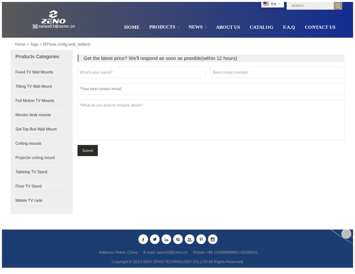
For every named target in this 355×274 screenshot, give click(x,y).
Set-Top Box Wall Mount (36, 129)
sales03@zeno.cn (171, 252)
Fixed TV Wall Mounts (34, 72)
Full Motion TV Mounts (34, 101)
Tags (34, 44)
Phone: (199, 252)
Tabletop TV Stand (31, 172)
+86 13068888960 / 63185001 (232, 252)
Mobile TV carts (28, 200)
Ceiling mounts (28, 143)
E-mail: (149, 252)
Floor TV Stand (28, 186)
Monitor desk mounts (33, 115)
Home (20, 44)
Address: (106, 252)
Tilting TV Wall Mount (33, 86)
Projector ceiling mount (35, 158)
